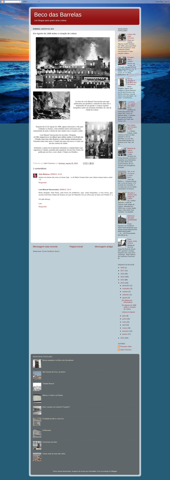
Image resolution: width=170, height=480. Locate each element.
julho (124, 316)
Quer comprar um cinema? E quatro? (56, 407)
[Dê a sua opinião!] (86, 163)
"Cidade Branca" (48, 383)
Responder (43, 183)
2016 (123, 274)
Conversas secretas (49, 442)
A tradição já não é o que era (53, 419)
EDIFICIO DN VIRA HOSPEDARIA (132, 219)
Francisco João (125, 346)
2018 (123, 268)
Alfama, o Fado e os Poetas (52, 395)
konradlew (92, 471)
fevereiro (125, 331)
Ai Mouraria (46, 430)
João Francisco (125, 350)
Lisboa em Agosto (128, 312)
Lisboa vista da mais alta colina (53, 454)
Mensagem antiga (104, 246)
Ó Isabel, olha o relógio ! (130, 59)
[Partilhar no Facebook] (91, 163)
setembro (126, 295)
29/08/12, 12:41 (56, 174)
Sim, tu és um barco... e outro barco (131, 174)
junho (124, 319)
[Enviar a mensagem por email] (84, 163)
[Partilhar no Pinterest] (93, 163)
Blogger (114, 471)
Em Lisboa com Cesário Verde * (132, 127)
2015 (123, 277)
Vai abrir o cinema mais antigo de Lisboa (132, 195)
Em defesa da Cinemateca (127, 301)
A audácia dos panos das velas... (131, 103)
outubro (125, 291)
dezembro (126, 285)
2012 (123, 338)
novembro (126, 288)
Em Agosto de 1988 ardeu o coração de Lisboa (129, 307)
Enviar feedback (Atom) (50, 251)
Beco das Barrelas (58, 14)
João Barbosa (44, 174)
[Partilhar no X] (88, 163)
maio (124, 322)
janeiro (125, 334)
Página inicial (76, 246)
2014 (123, 280)
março (124, 328)
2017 (123, 271)
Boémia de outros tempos (131, 150)
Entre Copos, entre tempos (132, 241)
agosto (125, 298)
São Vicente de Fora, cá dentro (53, 372)
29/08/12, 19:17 (65, 189)
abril (124, 325)
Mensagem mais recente (45, 246)
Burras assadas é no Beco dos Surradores (132, 81)
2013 (123, 283)
